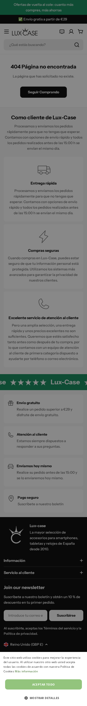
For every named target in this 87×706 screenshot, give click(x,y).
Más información (26, 671)
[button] (43, 698)
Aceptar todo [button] (43, 685)
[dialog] (43, 679)
